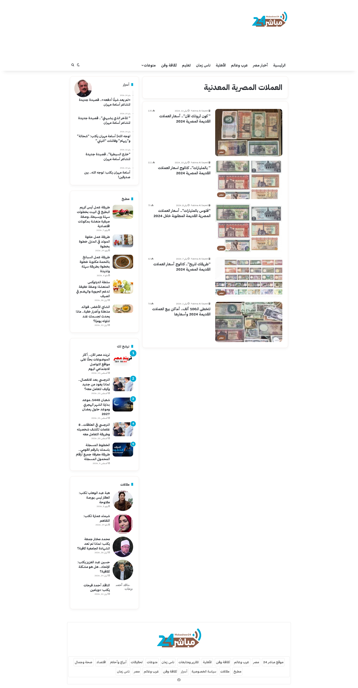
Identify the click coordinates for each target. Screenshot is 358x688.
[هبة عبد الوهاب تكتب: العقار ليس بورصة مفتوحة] (123, 500)
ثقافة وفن (169, 65)
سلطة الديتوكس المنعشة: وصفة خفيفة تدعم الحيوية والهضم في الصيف (93, 289)
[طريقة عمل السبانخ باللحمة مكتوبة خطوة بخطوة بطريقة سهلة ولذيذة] (123, 262)
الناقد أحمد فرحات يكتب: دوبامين (97, 587)
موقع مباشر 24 (273, 662)
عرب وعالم (239, 65)
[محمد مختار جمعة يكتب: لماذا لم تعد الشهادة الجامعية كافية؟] (123, 547)
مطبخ (237, 671)
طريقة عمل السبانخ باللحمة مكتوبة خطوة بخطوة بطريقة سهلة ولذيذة (95, 264)
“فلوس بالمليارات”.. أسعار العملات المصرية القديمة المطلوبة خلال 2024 (182, 213)
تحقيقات (137, 662)
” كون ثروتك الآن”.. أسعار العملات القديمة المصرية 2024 (185, 118)
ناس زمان (203, 65)
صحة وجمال (83, 662)
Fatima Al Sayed (199, 110)
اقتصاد (101, 662)
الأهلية (221, 65)
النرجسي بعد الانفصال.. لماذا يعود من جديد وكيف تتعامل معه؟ (94, 384)
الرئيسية (279, 65)
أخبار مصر (260, 65)
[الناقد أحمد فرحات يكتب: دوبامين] (123, 593)
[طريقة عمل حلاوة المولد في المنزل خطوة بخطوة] (123, 240)
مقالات (224, 671)
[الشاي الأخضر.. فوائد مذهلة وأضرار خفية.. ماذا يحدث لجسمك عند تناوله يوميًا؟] (123, 308)
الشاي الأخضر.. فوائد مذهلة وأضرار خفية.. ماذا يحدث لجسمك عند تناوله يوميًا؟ (93, 313)
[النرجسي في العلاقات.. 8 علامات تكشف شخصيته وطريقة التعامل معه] (123, 429)
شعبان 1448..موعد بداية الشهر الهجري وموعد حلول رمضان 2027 (96, 407)
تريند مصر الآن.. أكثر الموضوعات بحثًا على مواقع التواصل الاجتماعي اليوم (95, 361)
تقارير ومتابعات (188, 662)
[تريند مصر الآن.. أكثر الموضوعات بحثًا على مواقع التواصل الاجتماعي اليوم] (123, 359)
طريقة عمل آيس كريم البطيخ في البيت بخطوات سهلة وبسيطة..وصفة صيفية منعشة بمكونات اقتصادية (93, 216)
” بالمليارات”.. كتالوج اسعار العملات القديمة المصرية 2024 (184, 170)
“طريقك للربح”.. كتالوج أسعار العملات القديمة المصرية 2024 (182, 266)
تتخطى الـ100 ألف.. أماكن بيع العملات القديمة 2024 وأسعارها (181, 311)
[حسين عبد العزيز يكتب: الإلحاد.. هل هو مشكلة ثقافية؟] (123, 570)
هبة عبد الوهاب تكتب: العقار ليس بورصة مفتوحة (94, 497)
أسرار (184, 671)
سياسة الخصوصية (203, 671)
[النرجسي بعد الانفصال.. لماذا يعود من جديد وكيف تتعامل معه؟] (123, 384)
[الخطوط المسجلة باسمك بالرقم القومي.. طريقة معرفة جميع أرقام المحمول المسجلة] (123, 450)
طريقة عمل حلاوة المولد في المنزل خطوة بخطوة (94, 241)
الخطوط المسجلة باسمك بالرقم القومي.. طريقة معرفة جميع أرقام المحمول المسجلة (93, 452)
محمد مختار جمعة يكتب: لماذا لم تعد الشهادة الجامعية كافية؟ (93, 543)
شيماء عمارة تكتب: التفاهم (97, 518)
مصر (256, 662)
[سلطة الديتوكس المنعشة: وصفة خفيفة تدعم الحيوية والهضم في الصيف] (123, 287)
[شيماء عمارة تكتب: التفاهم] (123, 524)
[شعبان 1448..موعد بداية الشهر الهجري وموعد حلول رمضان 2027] (123, 404)
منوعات (150, 65)
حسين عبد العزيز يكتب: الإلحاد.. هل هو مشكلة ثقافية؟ (94, 567)
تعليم (186, 65)
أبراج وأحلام (118, 662)
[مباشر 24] (269, 19)
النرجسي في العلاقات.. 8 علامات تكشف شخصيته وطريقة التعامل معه (93, 429)
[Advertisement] (141, 30)
